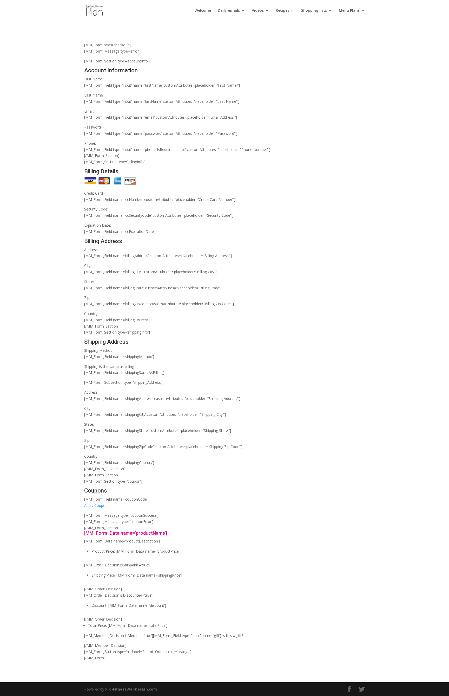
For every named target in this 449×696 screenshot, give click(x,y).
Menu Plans (349, 11)
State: (89, 281)
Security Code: (96, 209)
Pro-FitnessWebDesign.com (131, 689)
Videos (258, 11)
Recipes (282, 11)
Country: (91, 313)
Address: (91, 249)
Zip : (87, 440)
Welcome (203, 11)
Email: (89, 111)
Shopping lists (314, 11)
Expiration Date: (97, 225)
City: (87, 265)
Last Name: (94, 95)
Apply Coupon (96, 505)
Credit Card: (94, 193)
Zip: (87, 297)
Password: (93, 127)
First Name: (94, 78)
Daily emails (229, 11)
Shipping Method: (98, 350)
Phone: (90, 143)
